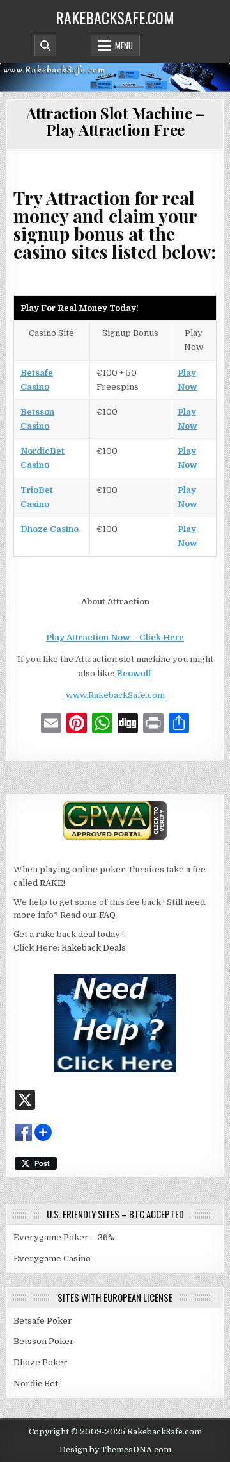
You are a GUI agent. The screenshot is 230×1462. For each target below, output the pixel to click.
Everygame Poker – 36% (63, 1237)
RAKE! (52, 883)
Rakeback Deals (93, 947)
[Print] (153, 725)
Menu (124, 45)
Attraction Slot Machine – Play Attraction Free (115, 121)
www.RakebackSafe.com (115, 695)
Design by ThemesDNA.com (115, 1449)
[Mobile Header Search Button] (45, 45)
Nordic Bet (35, 1383)
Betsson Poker (43, 1341)
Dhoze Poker (40, 1362)
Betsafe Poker (42, 1320)
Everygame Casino (52, 1258)
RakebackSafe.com (115, 17)
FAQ (107, 915)
